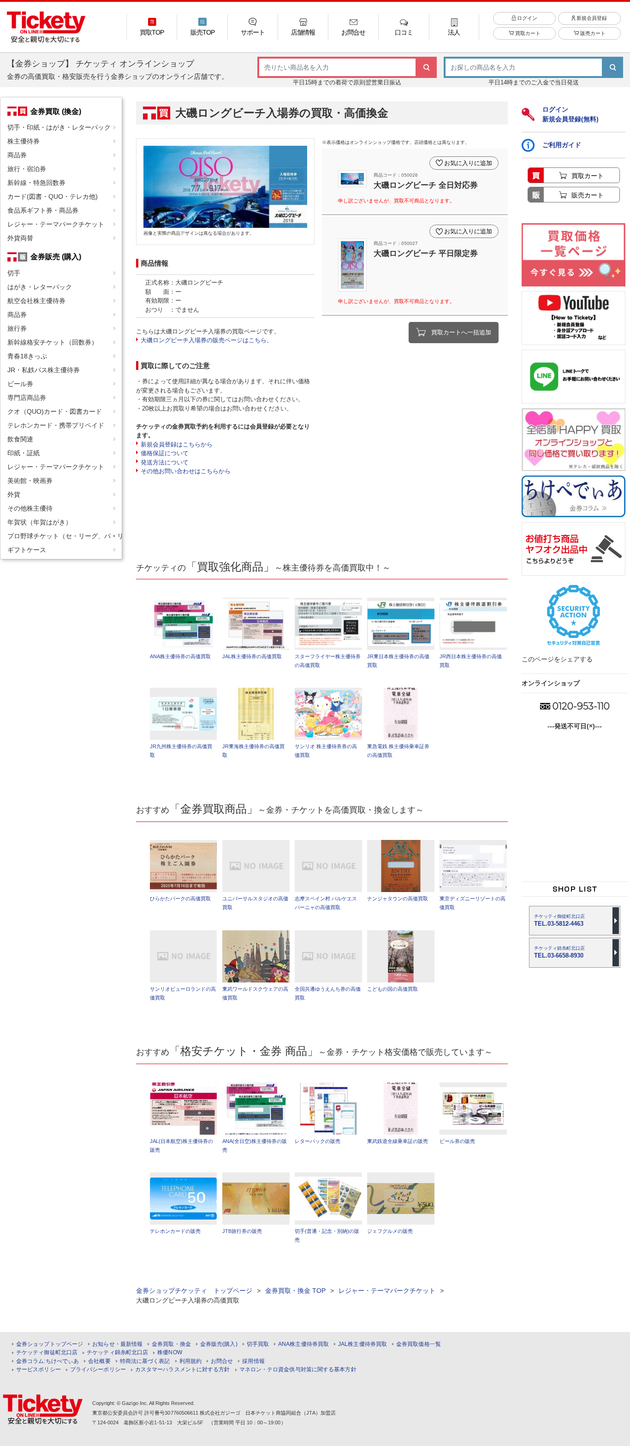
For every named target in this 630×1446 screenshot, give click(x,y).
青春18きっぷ (27, 356)
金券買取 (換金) (55, 111)
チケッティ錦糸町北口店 (117, 1353)
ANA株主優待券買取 (303, 1344)
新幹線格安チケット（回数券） (52, 342)
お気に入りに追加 (468, 163)
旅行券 (17, 328)
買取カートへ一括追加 (461, 332)
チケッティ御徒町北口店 (46, 1353)
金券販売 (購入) (55, 256)
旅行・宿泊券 (26, 169)
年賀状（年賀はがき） (39, 522)
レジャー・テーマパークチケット (55, 224)
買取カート (527, 33)
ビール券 (20, 383)
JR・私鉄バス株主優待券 (43, 370)
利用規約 (190, 1361)
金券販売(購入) (219, 1344)
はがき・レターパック (39, 287)
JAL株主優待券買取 (362, 1344)
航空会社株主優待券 (36, 300)
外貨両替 (20, 238)
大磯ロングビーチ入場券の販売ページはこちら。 (207, 340)
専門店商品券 (26, 397)
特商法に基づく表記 (145, 1361)
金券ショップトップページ (49, 1344)
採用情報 (253, 1361)
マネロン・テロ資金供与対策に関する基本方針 (298, 1370)
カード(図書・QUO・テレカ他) (52, 196)
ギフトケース (26, 549)
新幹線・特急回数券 (36, 182)
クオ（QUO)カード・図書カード (54, 411)
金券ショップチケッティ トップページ (194, 1290)
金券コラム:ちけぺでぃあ (47, 1361)
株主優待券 (23, 141)
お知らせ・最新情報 (117, 1344)
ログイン (526, 18)
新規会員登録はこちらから (177, 444)
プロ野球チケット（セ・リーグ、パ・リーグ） (64, 536)
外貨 (13, 494)
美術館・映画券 (30, 480)
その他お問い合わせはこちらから (186, 471)
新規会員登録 (591, 18)
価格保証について (165, 453)
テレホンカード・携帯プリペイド (55, 425)
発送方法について (165, 462)
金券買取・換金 (171, 1344)
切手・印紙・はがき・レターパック (59, 127)
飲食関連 (20, 439)
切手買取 (258, 1344)
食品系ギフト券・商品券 (42, 210)
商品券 (17, 155)
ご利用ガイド (561, 145)
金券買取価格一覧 (418, 1344)
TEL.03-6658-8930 (559, 952)
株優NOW (169, 1353)
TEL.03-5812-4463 (559, 920)
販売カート (592, 33)
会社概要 (99, 1361)
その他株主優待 (30, 508)
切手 (13, 273)
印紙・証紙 (23, 453)
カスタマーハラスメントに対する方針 (182, 1370)
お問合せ (222, 1361)
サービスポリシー (38, 1370)
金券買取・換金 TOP (295, 1290)
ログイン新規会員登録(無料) (570, 114)
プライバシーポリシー (98, 1370)
